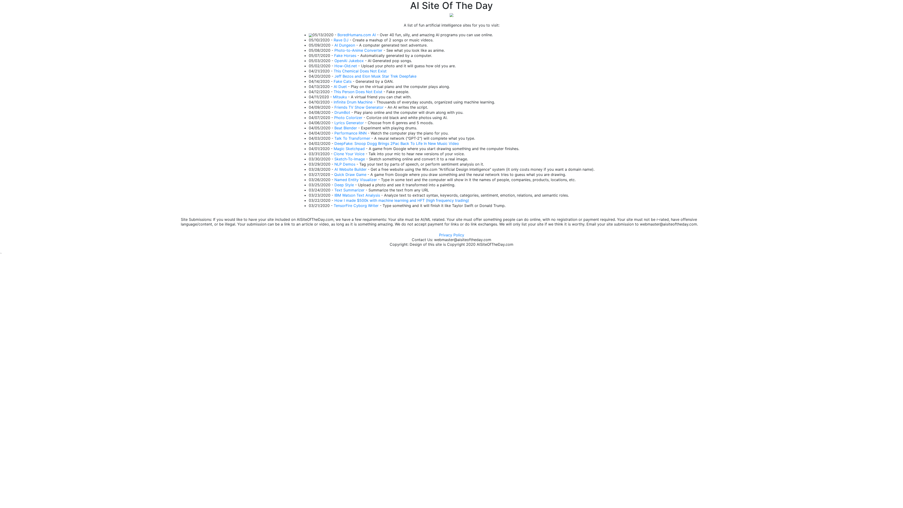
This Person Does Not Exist (358, 91)
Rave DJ (341, 40)
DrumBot (342, 112)
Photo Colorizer (348, 117)
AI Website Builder (350, 169)
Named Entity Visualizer (355, 179)
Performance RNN (350, 133)
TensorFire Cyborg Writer (356, 205)
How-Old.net (345, 66)
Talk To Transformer (352, 138)
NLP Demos (344, 164)
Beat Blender (345, 128)
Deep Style (344, 185)
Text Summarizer (349, 190)
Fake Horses (345, 55)
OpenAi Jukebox (349, 60)
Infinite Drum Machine (353, 102)
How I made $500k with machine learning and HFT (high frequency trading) (401, 200)
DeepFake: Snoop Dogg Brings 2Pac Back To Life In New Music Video (396, 143)
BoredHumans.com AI (356, 34)
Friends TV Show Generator (359, 107)
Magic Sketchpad (349, 148)
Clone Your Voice (349, 153)
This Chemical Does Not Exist (360, 71)
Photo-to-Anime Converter (358, 50)
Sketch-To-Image (349, 159)
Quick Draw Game (350, 174)
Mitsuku (340, 97)
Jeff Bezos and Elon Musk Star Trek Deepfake (375, 76)
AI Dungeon (344, 45)
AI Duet (340, 86)
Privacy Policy (451, 235)
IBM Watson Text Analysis (357, 195)
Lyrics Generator (349, 122)
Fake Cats (343, 81)
